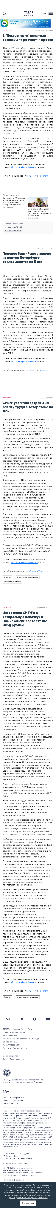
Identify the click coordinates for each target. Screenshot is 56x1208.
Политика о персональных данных (17, 1158)
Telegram (43, 176)
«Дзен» (32, 176)
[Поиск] (4, 13)
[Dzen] (34, 1019)
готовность (41, 784)
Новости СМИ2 (13, 227)
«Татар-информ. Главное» (24, 167)
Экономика (7, 30)
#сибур (7, 577)
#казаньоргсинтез (12, 582)
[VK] (8, 1019)
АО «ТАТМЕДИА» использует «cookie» (18, 1168)
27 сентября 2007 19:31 (44, 31)
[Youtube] (48, 1019)
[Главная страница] (29, 13)
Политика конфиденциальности (16, 1180)
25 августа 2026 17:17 (45, 398)
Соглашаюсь (28, 1203)
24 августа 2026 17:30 (45, 608)
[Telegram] (21, 1019)
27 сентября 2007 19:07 (44, 249)
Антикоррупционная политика (15, 1163)
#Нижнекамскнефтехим (27, 577)
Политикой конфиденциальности (32, 1198)
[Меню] (51, 13)
